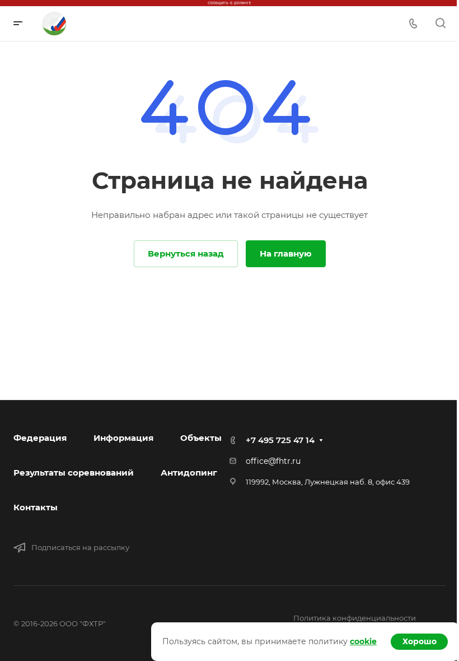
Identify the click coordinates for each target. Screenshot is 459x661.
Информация (123, 437)
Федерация (40, 437)
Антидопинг (189, 472)
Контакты (35, 507)
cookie (363, 641)
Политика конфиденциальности (354, 617)
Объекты (201, 437)
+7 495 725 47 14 (280, 440)
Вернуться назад (186, 253)
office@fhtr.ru (273, 461)
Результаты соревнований (73, 472)
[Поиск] (440, 23)
